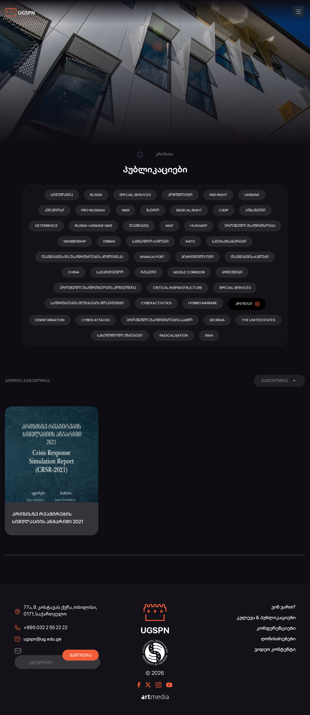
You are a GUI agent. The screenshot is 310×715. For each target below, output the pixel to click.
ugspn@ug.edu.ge (42, 639)
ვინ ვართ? (283, 607)
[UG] (155, 643)
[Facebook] (138, 684)
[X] (148, 684)
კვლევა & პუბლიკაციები (265, 617)
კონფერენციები (275, 628)
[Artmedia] (155, 697)
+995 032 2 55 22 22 (46, 627)
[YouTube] (169, 685)
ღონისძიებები (278, 639)
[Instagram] (158, 685)
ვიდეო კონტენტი (274, 649)
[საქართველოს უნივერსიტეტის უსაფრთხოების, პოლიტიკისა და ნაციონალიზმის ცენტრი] (20, 12)
